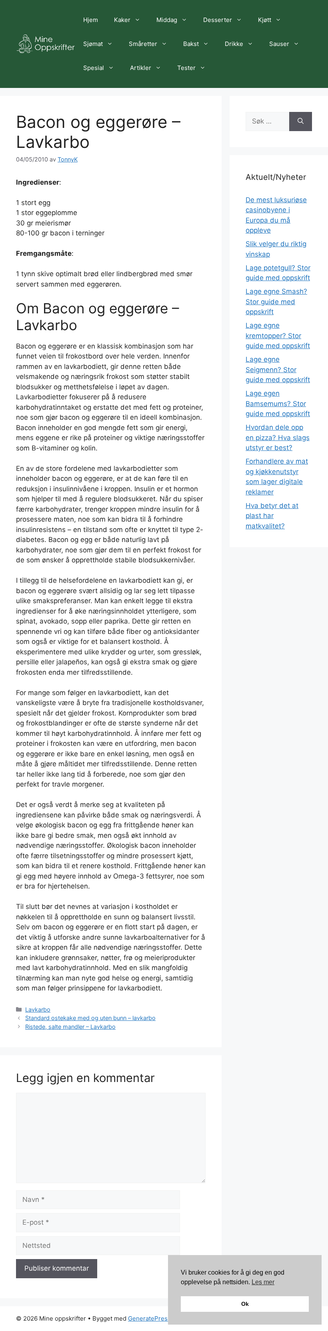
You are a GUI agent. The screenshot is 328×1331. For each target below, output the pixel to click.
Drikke (234, 44)
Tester (186, 68)
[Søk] (300, 121)
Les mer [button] (263, 1282)
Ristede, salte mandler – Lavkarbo (70, 1026)
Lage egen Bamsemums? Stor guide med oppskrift (278, 403)
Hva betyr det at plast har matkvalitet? (272, 516)
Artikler (140, 68)
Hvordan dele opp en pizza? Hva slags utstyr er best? (278, 437)
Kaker (122, 20)
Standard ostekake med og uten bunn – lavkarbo (90, 1017)
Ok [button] (245, 1304)
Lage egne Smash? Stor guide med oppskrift (276, 301)
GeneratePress (149, 1318)
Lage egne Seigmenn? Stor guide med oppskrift (278, 369)
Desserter (217, 20)
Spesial (93, 68)
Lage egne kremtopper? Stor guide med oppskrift (278, 335)
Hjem (90, 20)
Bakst (191, 44)
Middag (166, 20)
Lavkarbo (37, 1009)
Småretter (143, 44)
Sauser (279, 44)
